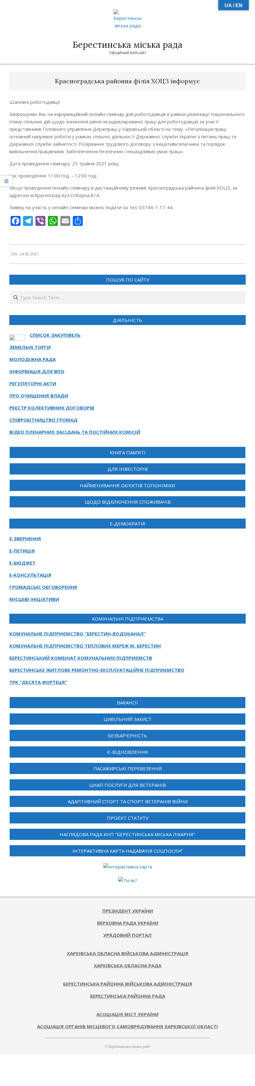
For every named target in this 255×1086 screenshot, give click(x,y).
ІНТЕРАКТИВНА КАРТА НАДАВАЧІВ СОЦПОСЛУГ (127, 851)
